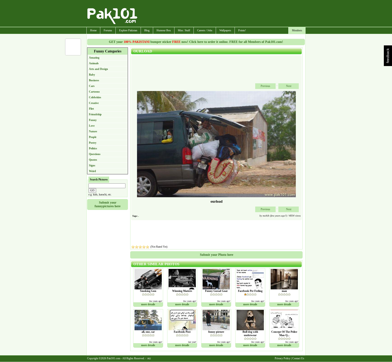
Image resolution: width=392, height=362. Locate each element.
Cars (92, 86)
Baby (92, 74)
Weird (92, 171)
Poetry (92, 142)
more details (148, 304)
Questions (94, 154)
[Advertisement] (221, 14)
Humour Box (164, 30)
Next (288, 86)
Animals (94, 63)
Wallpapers (225, 30)
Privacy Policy (282, 358)
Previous (265, 86)
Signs (92, 165)
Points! (242, 30)
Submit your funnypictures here (107, 204)
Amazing (94, 57)
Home (93, 30)
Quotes (93, 159)
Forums (108, 30)
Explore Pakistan (128, 30)
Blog (146, 30)
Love (92, 125)
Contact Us (298, 358)
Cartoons (94, 91)
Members (297, 30)
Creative (94, 103)
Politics (93, 148)
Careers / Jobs (204, 30)
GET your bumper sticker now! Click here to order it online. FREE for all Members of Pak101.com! (196, 42)
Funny (93, 120)
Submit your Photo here (216, 254)
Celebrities (95, 97)
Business (94, 80)
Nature (93, 131)
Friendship (95, 114)
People (92, 137)
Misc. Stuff (184, 30)
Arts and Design (98, 69)
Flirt (91, 108)
